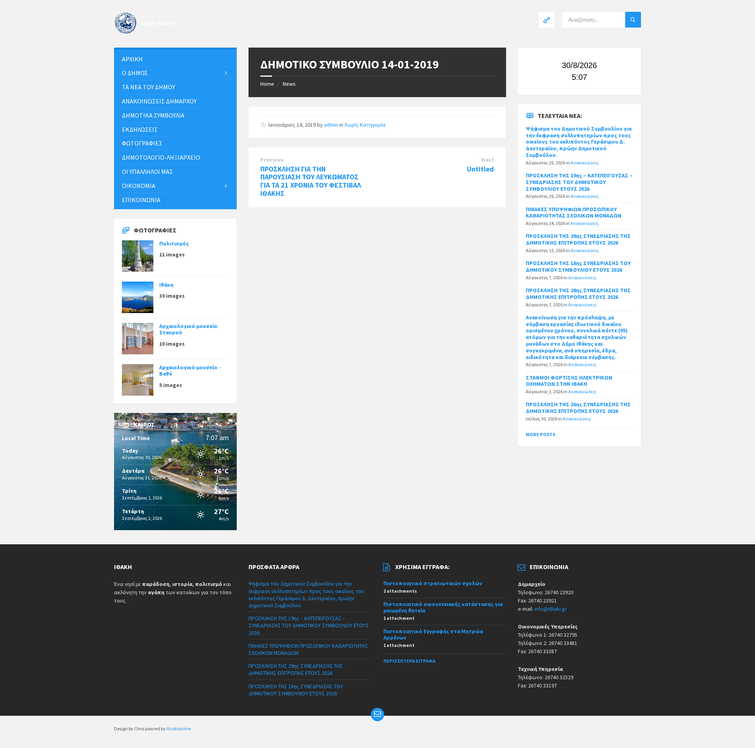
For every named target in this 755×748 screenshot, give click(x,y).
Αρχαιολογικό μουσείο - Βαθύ (190, 371)
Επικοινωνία (141, 200)
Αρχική (132, 59)
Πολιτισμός (174, 243)
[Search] (633, 20)
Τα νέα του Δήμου (148, 87)
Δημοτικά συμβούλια (153, 115)
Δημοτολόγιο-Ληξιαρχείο (161, 157)
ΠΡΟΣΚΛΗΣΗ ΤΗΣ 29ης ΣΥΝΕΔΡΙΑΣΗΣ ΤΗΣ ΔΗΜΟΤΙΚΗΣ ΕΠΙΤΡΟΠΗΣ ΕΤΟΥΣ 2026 (578, 239)
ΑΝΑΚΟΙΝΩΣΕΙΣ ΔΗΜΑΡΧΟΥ (159, 101)
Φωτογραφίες (142, 143)
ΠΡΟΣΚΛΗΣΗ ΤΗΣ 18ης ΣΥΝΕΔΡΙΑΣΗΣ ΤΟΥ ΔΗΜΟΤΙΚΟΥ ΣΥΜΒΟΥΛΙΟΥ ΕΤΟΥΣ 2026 (578, 266)
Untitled (480, 168)
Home (267, 83)
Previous (272, 160)
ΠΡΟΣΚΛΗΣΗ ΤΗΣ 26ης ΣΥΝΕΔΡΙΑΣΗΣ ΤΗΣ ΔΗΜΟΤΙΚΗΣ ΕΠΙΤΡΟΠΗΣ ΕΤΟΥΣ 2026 (578, 408)
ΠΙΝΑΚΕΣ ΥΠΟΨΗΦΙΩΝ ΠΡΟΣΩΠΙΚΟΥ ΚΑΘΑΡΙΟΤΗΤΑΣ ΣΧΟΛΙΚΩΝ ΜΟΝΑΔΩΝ (573, 212)
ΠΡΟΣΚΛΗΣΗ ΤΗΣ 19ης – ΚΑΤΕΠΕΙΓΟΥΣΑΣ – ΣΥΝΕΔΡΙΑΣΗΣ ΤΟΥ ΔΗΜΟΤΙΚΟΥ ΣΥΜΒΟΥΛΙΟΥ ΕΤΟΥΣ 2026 (579, 182)
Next (487, 160)
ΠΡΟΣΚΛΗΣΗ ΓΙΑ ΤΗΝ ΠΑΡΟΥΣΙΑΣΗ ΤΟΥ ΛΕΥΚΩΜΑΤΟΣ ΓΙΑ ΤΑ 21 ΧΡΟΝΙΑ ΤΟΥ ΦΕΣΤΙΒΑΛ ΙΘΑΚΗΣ (310, 181)
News (289, 83)
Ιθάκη (166, 284)
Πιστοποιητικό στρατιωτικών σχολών (432, 583)
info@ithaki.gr (550, 608)
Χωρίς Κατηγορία (365, 124)
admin (331, 124)
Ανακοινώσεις (585, 163)
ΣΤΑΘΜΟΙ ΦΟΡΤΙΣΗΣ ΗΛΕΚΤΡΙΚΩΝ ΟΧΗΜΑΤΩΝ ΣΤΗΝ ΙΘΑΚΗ (569, 381)
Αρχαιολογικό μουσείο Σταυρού (188, 329)
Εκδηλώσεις (140, 129)
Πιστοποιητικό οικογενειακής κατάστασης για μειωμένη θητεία (443, 607)
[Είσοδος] (546, 20)
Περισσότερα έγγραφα (409, 661)
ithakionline (178, 728)
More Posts (540, 434)
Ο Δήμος (135, 73)
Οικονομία (138, 186)
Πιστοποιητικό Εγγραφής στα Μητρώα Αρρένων (433, 634)
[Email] (377, 714)
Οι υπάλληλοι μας (147, 171)
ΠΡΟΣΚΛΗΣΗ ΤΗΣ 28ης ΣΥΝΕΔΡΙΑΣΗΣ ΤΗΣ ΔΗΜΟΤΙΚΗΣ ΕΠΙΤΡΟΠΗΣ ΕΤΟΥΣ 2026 (578, 293)
